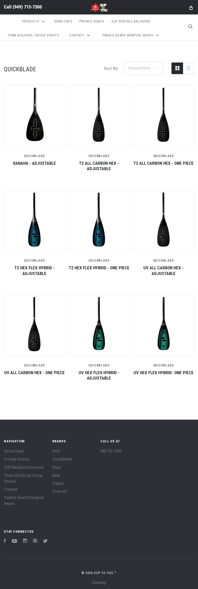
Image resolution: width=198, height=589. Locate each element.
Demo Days (63, 21)
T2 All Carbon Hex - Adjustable (99, 166)
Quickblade (62, 459)
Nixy (56, 467)
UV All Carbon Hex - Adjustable (163, 270)
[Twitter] (45, 541)
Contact (77, 35)
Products (31, 21)
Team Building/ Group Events (33, 35)
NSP (56, 451)
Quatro (58, 483)
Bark (56, 475)
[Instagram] (25, 541)
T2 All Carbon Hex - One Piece (163, 163)
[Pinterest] (35, 541)
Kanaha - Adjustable (34, 163)
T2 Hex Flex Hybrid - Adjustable (34, 270)
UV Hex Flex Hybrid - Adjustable (99, 375)
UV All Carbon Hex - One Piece (34, 372)
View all (59, 491)
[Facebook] (5, 541)
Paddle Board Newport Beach (129, 35)
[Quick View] (35, 116)
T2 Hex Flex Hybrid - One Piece (99, 267)
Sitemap (99, 582)
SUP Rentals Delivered (130, 21)
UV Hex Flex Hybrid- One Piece (164, 372)
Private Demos (91, 21)
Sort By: (111, 68)
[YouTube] (14, 541)
